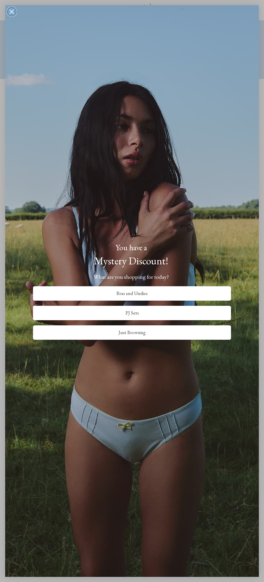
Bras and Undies (132, 293)
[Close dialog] (11, 11)
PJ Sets (132, 313)
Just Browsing (132, 332)
